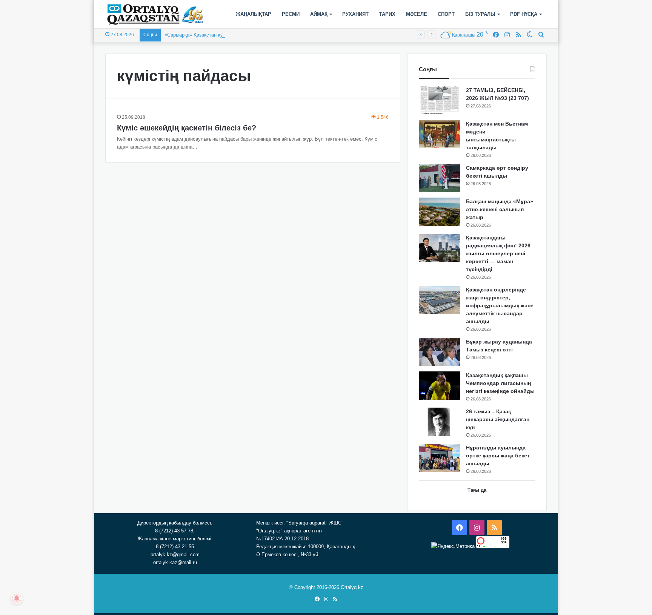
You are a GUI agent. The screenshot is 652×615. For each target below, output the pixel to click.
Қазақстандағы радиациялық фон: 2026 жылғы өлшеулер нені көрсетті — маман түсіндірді (498, 253)
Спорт (446, 14)
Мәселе (416, 14)
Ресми (291, 14)
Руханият (355, 14)
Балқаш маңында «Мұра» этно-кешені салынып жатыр (499, 209)
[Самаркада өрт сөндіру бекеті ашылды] (439, 178)
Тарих (387, 14)
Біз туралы (480, 14)
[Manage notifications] (17, 598)
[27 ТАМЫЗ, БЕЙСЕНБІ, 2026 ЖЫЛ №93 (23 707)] (439, 100)
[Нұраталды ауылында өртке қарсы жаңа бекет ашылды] (439, 458)
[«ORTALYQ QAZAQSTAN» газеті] (155, 14)
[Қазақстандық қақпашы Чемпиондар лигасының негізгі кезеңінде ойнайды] (439, 385)
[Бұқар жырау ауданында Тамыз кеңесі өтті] (439, 352)
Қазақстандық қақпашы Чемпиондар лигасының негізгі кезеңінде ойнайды (500, 383)
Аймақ (319, 14)
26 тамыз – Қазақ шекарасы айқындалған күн (497, 419)
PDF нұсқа (523, 14)
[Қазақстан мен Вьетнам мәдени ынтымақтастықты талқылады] (439, 134)
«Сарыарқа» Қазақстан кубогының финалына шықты (224, 35)
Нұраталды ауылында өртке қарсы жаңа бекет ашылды (498, 455)
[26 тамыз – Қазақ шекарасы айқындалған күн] (439, 422)
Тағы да (476, 490)
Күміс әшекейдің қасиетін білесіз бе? (186, 128)
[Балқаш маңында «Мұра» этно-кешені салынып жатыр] (439, 212)
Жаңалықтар (253, 14)
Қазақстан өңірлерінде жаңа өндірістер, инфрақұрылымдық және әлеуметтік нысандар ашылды (500, 305)
